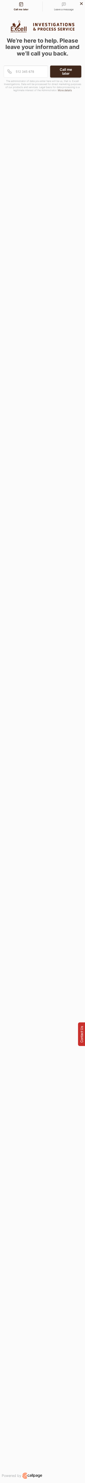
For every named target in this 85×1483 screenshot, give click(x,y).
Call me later (66, 71)
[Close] (81, 3)
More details (65, 90)
